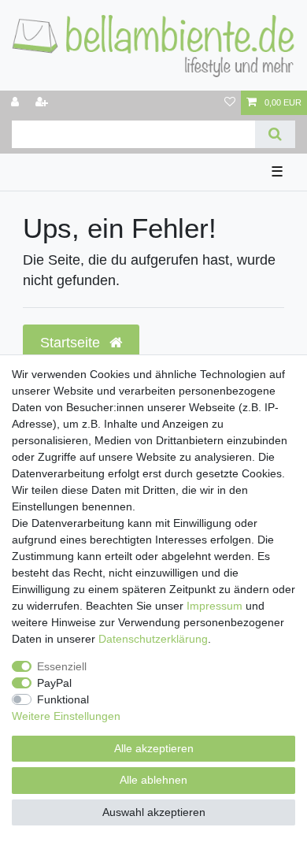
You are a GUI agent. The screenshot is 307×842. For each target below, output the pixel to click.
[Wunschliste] (230, 103)
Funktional (63, 699)
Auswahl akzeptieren (153, 812)
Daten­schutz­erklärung (153, 638)
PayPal (54, 683)
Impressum (214, 605)
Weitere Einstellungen (66, 716)
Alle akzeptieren (154, 748)
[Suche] (275, 134)
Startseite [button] (72, 343)
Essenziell (62, 666)
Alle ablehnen (153, 779)
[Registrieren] (43, 103)
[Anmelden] (17, 103)
